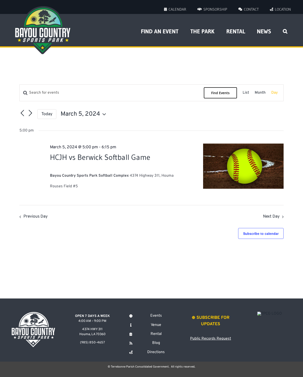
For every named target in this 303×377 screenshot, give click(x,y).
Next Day (271, 216)
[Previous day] (22, 113)
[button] (285, 30)
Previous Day (35, 216)
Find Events (220, 93)
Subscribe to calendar (261, 233)
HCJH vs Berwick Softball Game (100, 157)
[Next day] (30, 113)
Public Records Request (210, 338)
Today (46, 114)
